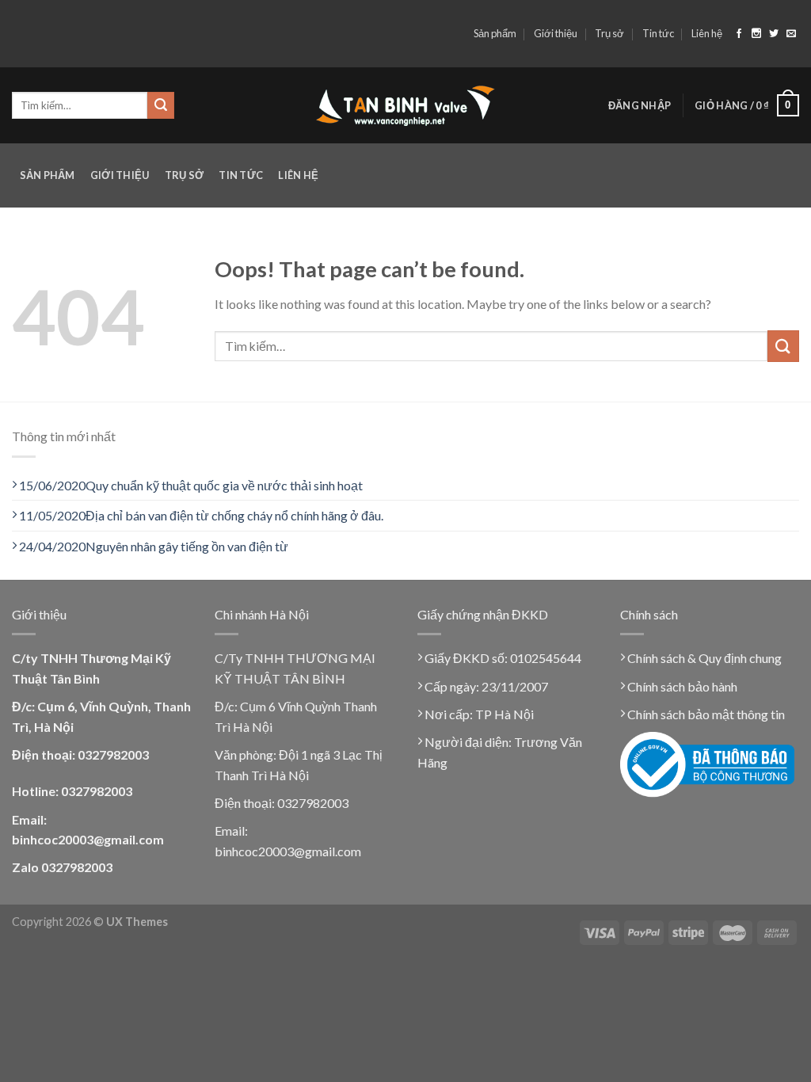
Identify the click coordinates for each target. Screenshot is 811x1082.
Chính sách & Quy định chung (703, 657)
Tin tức (658, 33)
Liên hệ (706, 33)
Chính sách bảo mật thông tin (705, 714)
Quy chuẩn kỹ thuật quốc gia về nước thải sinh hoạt (191, 485)
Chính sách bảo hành (681, 686)
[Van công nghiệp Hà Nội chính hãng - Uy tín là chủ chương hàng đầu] (406, 106)
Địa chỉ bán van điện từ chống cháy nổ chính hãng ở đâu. (201, 515)
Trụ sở (609, 33)
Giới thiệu (555, 33)
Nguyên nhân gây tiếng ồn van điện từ (153, 546)
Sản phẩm (495, 33)
